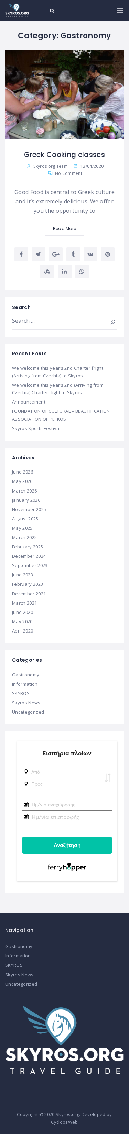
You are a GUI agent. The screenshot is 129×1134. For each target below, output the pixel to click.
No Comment (68, 173)
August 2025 (25, 519)
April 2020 (22, 631)
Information (25, 684)
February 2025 (27, 547)
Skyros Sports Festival (36, 428)
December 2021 (29, 593)
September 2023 (29, 565)
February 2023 (27, 584)
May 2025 (22, 528)
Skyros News (26, 702)
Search (108, 320)
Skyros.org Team (50, 166)
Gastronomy (25, 675)
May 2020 (22, 621)
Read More (64, 228)
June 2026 (22, 472)
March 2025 (24, 537)
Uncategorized (28, 712)
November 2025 (29, 509)
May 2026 (22, 481)
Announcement (28, 402)
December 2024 (29, 556)
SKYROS (21, 693)
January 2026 (26, 500)
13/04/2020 (91, 166)
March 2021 (24, 603)
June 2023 (22, 574)
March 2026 (24, 491)
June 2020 (22, 612)
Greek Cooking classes (64, 154)
